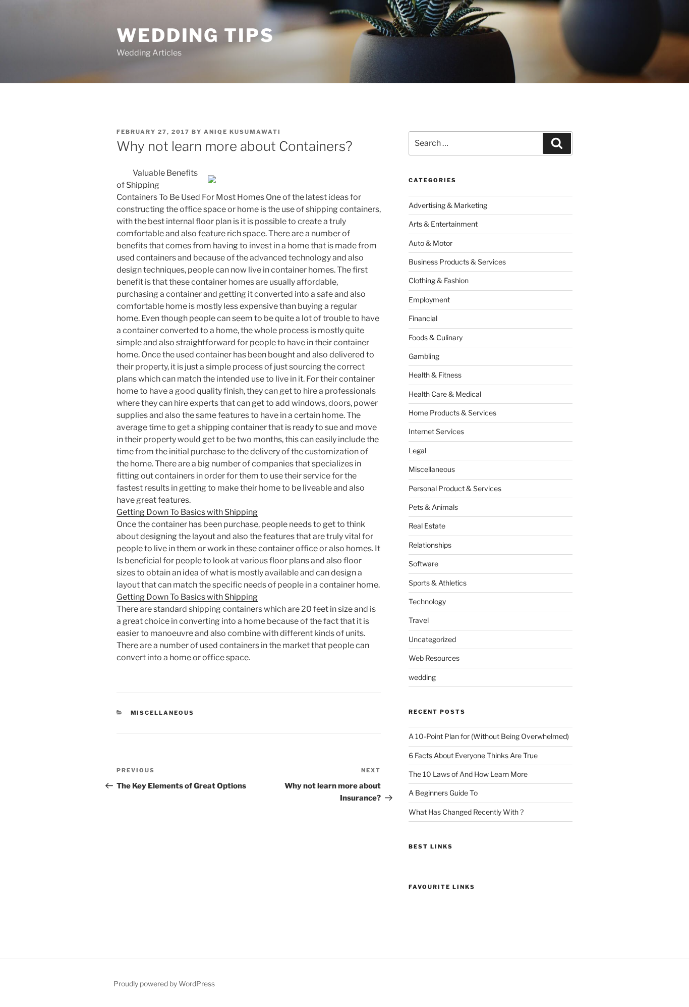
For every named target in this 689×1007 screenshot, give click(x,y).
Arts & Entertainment (443, 224)
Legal (417, 450)
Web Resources (434, 658)
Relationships (430, 545)
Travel (419, 620)
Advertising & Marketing (448, 205)
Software (423, 563)
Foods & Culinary (436, 337)
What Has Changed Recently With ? (466, 812)
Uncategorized (432, 639)
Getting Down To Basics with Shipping (187, 512)
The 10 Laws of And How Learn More (468, 774)
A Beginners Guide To (443, 792)
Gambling (424, 356)
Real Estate (427, 525)
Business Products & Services (457, 261)
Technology (427, 601)
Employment (429, 299)
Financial (423, 318)
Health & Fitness (435, 374)
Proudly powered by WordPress (164, 983)
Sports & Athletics (438, 582)
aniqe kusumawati (242, 131)
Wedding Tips (195, 35)
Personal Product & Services (455, 488)
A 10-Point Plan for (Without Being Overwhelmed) (489, 736)
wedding (422, 677)
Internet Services (436, 431)
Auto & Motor (430, 243)
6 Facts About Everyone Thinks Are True (473, 755)
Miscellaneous (163, 712)
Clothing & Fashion (439, 280)
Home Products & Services (452, 412)
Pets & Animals (433, 507)
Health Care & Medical (445, 394)
